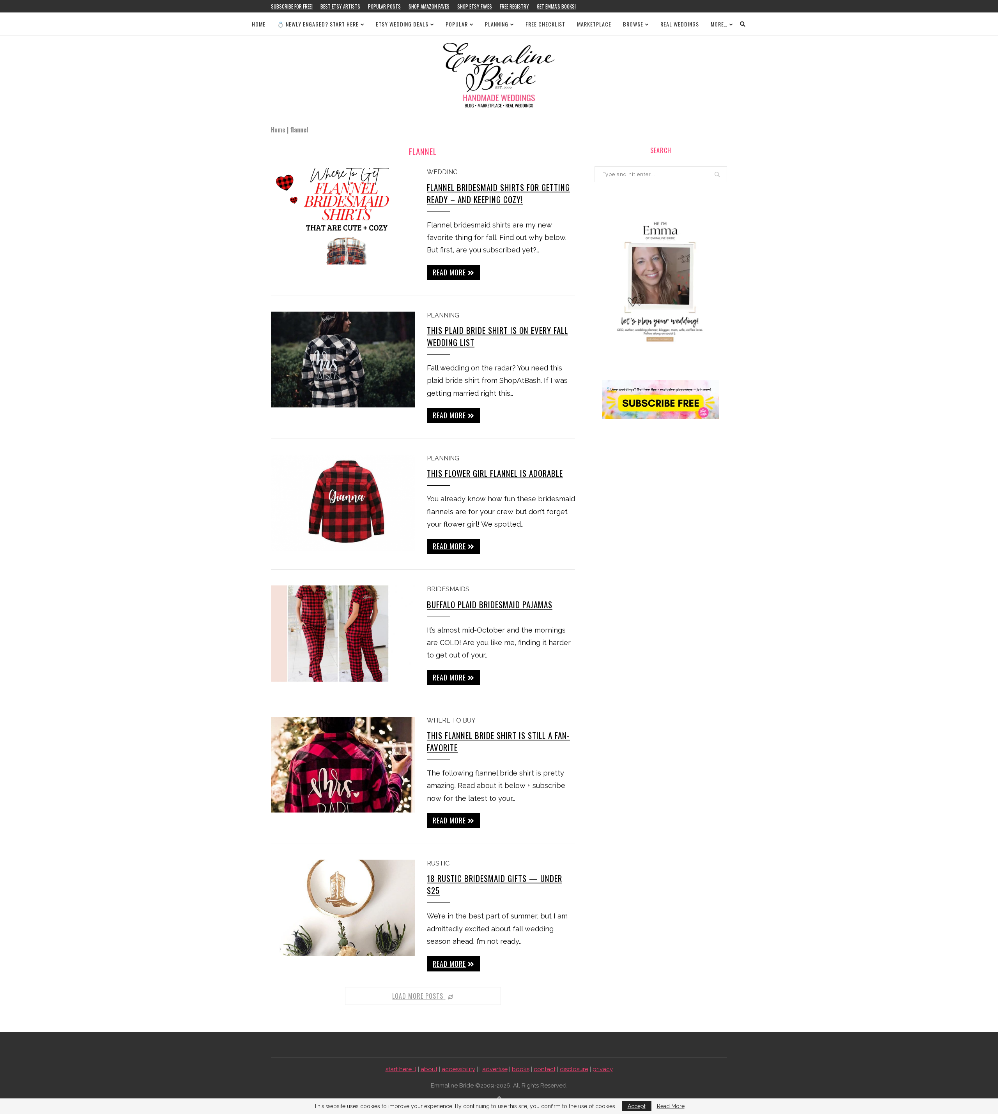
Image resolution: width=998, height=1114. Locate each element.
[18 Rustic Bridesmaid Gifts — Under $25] (343, 908)
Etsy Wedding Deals (402, 24)
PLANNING (496, 24)
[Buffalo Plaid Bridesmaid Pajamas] (343, 633)
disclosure (574, 1069)
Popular (457, 24)
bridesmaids (448, 589)
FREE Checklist (545, 24)
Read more (449, 272)
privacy (603, 1069)
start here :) (401, 1069)
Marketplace (594, 24)
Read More (671, 1106)
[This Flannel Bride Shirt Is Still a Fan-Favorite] (343, 765)
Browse (633, 24)
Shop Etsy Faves (474, 6)
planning (443, 315)
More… (719, 24)
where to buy (451, 720)
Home (258, 24)
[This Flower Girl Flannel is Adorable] (343, 503)
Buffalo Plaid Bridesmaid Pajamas (489, 604)
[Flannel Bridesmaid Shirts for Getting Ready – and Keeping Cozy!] (343, 216)
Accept (637, 1106)
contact (545, 1069)
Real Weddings (679, 24)
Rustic (438, 863)
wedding (442, 172)
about (429, 1069)
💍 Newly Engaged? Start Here (318, 24)
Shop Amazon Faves (429, 6)
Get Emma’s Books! (556, 6)
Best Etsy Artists (340, 6)
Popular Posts (384, 6)
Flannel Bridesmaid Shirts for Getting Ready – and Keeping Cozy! (498, 193)
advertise (495, 1069)
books (520, 1069)
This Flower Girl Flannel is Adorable (495, 473)
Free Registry (514, 6)
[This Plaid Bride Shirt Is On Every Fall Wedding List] (343, 360)
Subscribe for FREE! (292, 6)
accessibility (458, 1069)
